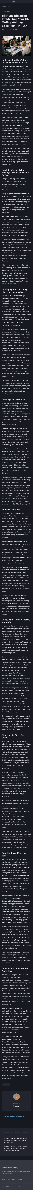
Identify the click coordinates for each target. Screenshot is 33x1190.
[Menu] (19, 1)
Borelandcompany (10, 1167)
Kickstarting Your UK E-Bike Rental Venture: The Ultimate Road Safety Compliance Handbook (15, 1148)
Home (3, 1179)
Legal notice (11, 1179)
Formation (10, 6)
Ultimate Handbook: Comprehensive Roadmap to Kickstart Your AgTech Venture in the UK (15, 1140)
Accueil (4, 6)
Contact (19, 1179)
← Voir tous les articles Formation (13, 1117)
